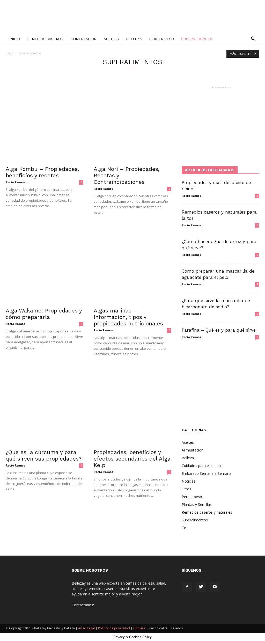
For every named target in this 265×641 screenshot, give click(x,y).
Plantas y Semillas (197, 504)
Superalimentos (197, 39)
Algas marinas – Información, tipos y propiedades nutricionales (128, 317)
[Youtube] (215, 587)
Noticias (188, 481)
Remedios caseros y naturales (207, 512)
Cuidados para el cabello (202, 465)
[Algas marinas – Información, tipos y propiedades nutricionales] (132, 265)
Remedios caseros (45, 39)
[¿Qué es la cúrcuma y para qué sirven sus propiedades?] (44, 407)
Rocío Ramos (15, 182)
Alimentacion (83, 39)
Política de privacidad (114, 628)
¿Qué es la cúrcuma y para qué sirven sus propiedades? (44, 455)
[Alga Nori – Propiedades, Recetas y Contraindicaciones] (132, 123)
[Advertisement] (220, 122)
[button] (253, 39)
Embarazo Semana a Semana (206, 473)
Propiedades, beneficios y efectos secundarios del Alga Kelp (132, 458)
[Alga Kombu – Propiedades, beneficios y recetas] (44, 123)
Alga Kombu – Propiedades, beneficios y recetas (42, 172)
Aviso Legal (86, 628)
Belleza (134, 39)
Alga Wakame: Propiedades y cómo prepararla (44, 313)
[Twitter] (201, 587)
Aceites (111, 39)
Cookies (139, 628)
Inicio (14, 39)
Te (184, 527)
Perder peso (161, 39)
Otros (186, 488)
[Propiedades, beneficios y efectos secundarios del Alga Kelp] (132, 407)
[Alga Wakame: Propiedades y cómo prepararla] (44, 265)
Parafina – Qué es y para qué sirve (219, 330)
